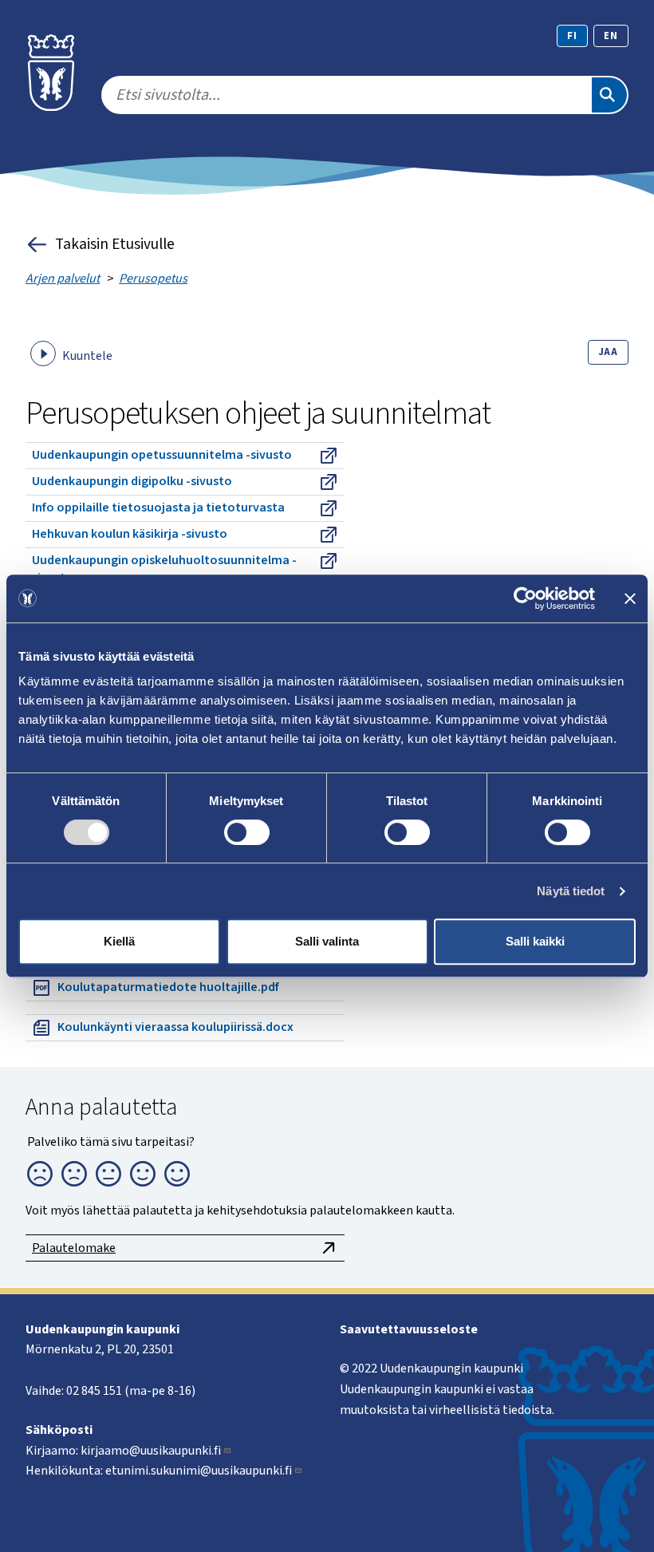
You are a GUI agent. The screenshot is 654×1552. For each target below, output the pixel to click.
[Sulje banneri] (630, 598)
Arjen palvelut (63, 278)
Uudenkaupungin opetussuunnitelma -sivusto (162, 455)
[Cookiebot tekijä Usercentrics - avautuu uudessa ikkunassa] (525, 598)
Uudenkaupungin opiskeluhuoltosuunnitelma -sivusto (164, 568)
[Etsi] (609, 95)
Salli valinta (327, 941)
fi (572, 36)
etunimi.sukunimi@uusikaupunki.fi (198, 1470)
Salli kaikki (535, 941)
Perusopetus (153, 278)
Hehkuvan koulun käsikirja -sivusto (129, 534)
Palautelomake (74, 1248)
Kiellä (119, 941)
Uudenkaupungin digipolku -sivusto (132, 481)
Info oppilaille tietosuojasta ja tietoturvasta (158, 507)
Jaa (608, 352)
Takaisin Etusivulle (115, 244)
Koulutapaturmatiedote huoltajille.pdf (168, 987)
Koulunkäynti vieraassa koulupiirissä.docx (175, 1027)
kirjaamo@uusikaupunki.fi (151, 1450)
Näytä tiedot (571, 891)
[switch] (247, 832)
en (611, 36)
